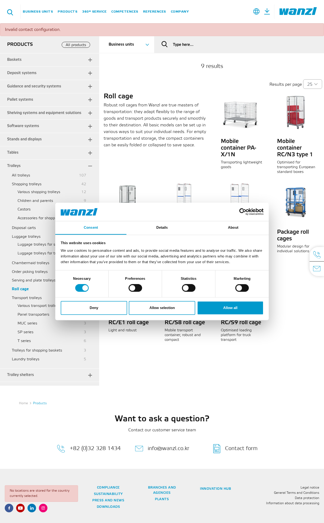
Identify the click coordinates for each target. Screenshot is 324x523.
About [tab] (233, 227)
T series (24, 341)
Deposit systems (22, 73)
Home (23, 403)
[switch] (135, 288)
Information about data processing (292, 503)
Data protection (307, 498)
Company (180, 12)
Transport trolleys (27, 298)
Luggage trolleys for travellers (43, 253)
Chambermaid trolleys (30, 263)
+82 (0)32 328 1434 (95, 448)
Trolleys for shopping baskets (37, 350)
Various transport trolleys (39, 306)
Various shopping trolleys (39, 192)
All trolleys (21, 175)
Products (67, 12)
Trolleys (14, 166)
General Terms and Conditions (296, 492)
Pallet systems (20, 99)
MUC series (27, 323)
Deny (94, 308)
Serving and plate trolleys (34, 280)
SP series (25, 332)
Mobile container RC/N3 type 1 (295, 148)
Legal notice (310, 487)
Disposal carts (24, 228)
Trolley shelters (20, 375)
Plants (162, 499)
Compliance (108, 487)
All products (76, 45)
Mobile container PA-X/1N (238, 148)
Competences (124, 12)
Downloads (108, 507)
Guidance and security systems (34, 86)
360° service (94, 12)
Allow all (230, 308)
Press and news (108, 500)
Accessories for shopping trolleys (46, 218)
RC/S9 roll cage (241, 322)
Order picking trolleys (30, 272)
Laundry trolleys (25, 359)
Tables (13, 152)
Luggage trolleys (26, 236)
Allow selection (162, 308)
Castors (24, 209)
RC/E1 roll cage (128, 322)
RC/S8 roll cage (185, 322)
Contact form (241, 448)
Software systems (23, 126)
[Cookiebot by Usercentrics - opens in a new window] (243, 211)
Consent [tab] (91, 227)
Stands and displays (24, 139)
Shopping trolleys (27, 184)
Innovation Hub (215, 488)
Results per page (285, 84)
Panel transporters (33, 314)
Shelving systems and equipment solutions (44, 113)
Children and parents (35, 201)
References (154, 12)
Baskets (14, 60)
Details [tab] (162, 227)
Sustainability (108, 494)
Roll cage (20, 289)
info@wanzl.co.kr (168, 448)
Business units (38, 12)
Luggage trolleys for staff (39, 244)
